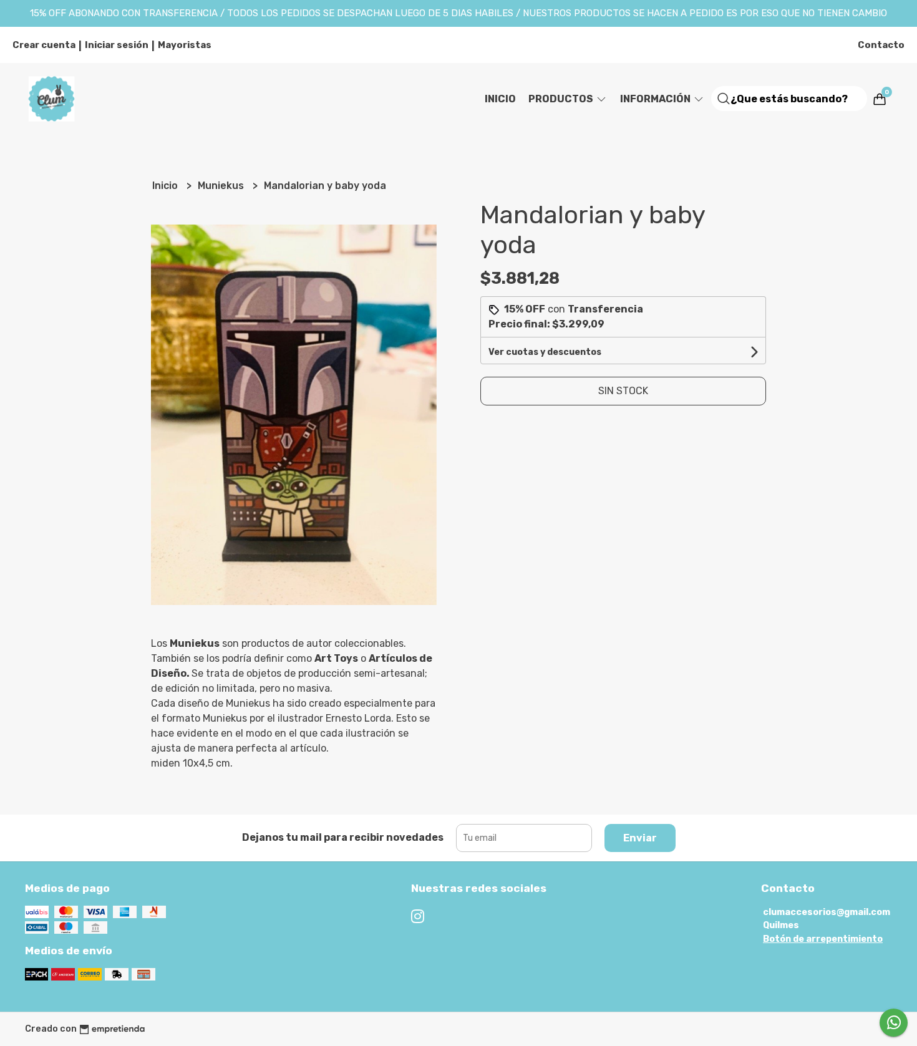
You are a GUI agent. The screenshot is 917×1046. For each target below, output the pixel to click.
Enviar (640, 838)
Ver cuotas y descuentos (544, 352)
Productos (561, 99)
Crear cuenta (43, 45)
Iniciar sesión (116, 45)
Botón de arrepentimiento (823, 939)
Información (656, 99)
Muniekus (222, 185)
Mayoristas (184, 45)
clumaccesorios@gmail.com (826, 912)
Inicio (500, 99)
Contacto (881, 45)
